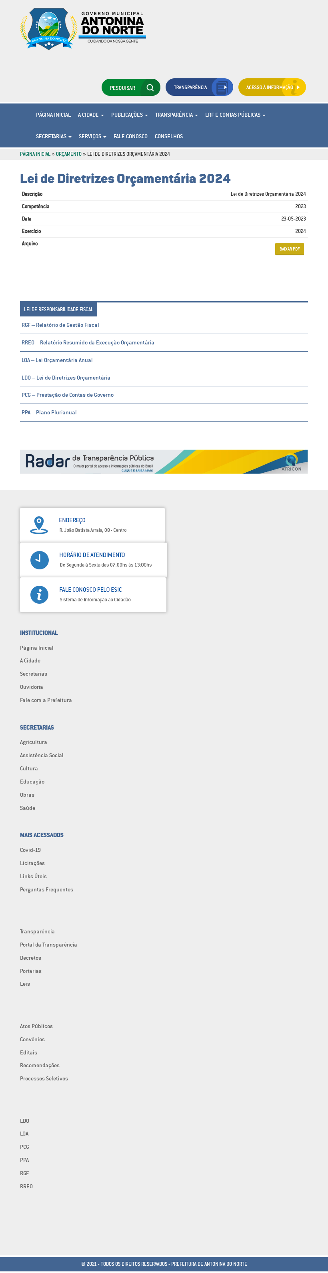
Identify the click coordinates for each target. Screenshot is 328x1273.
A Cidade (89, 114)
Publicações (127, 114)
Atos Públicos (36, 1026)
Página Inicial (53, 114)
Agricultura (33, 742)
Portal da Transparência (48, 944)
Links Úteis (33, 876)
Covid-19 (30, 849)
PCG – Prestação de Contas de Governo (68, 394)
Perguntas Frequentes (46, 889)
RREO (26, 1186)
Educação (32, 781)
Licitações (32, 863)
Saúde (27, 808)
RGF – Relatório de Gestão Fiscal (60, 324)
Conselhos (169, 136)
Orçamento (69, 154)
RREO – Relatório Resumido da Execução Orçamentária (88, 342)
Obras (27, 794)
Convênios (32, 1039)
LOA (24, 1133)
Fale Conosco (131, 136)
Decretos (30, 957)
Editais (28, 1052)
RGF (24, 1173)
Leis (25, 983)
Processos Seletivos (44, 1078)
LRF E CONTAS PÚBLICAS (233, 114)
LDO (24, 1120)
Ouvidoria (31, 686)
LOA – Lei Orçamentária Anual (57, 360)
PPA (24, 1160)
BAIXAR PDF (290, 249)
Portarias (31, 971)
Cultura (29, 768)
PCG (24, 1146)
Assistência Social (42, 755)
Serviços (90, 136)
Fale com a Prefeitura (46, 700)
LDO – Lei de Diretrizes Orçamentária (66, 377)
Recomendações (40, 1065)
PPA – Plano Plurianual (49, 412)
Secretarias (52, 136)
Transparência (174, 114)
